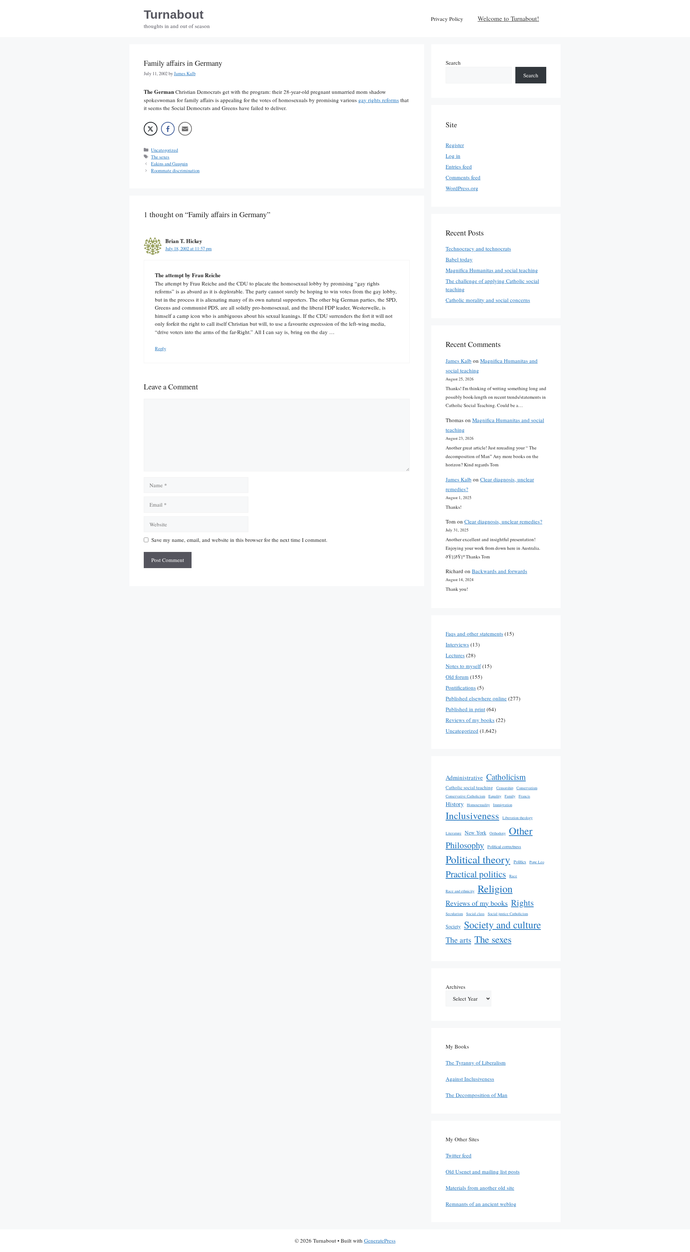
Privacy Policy (447, 18)
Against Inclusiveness (470, 1078)
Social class (475, 913)
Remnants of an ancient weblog (481, 1203)
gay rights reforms (378, 100)
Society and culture (502, 924)
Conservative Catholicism (465, 796)
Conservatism (526, 787)
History (455, 804)
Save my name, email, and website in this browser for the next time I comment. (239, 539)
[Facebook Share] (168, 129)
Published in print (465, 709)
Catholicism (506, 776)
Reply (160, 349)
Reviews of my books (470, 719)
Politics (520, 861)
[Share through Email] (185, 129)
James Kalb (459, 360)
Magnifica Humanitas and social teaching (492, 270)
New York (475, 832)
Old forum (457, 676)
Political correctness (504, 846)
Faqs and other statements (474, 633)
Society (453, 926)
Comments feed (463, 177)
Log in (453, 155)
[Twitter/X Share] (150, 129)
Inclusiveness (472, 815)
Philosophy (465, 845)
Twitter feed (459, 1155)
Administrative (464, 777)
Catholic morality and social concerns (488, 299)
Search (453, 62)
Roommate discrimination (175, 171)
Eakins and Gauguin (169, 164)
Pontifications (461, 687)
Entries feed (459, 166)
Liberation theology (517, 817)
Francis (524, 796)
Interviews (457, 644)
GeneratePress (380, 1240)
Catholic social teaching (469, 787)
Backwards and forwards (499, 571)
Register (455, 144)
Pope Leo (536, 861)
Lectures (455, 655)
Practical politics (476, 874)
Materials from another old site (480, 1187)
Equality (494, 796)
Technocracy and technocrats (478, 248)
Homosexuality (478, 804)
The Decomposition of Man (476, 1094)
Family (510, 796)
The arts (458, 940)
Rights (522, 902)
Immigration (502, 804)
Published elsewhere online (476, 698)
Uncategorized (164, 150)
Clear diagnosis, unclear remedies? (503, 521)
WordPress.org (462, 188)
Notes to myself (463, 666)
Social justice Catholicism (508, 913)
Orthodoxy (497, 833)
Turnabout (173, 14)
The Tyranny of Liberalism (476, 1062)
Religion (495, 888)
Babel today (459, 259)
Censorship (504, 787)
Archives (455, 986)
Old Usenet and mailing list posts (483, 1171)
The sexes (160, 157)
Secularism (454, 913)
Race (513, 875)
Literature (453, 833)
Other (521, 830)
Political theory (478, 859)
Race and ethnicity (460, 891)
